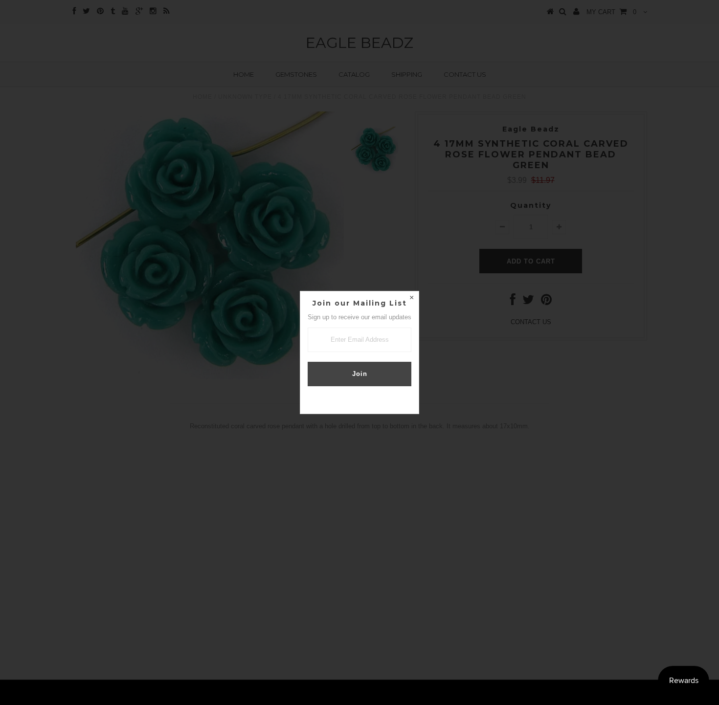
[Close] (411, 298)
